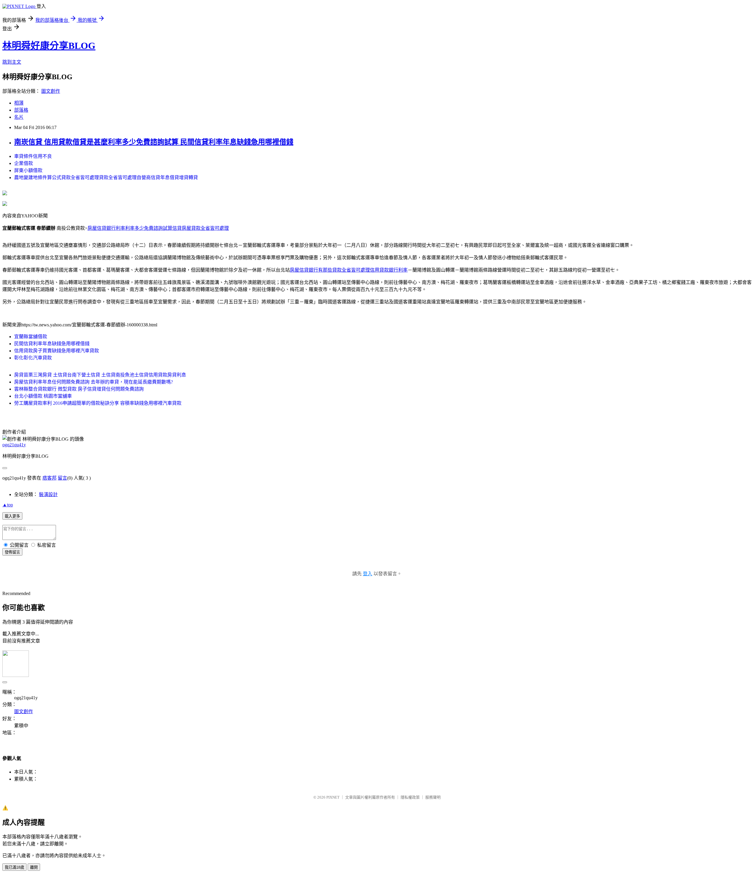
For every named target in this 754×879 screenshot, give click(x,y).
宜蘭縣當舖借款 (30, 336)
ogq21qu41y (14, 444)
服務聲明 (433, 797)
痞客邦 (49, 477)
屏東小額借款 (28, 170)
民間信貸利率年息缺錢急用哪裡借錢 (52, 343)
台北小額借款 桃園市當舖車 (43, 396)
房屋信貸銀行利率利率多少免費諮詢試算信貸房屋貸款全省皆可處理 (158, 228)
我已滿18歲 (14, 867)
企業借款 (23, 163)
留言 (62, 477)
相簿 (19, 102)
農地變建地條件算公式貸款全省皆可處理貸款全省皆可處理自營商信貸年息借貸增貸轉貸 (106, 177)
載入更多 (12, 516)
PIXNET (333, 797)
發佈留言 (12, 552)
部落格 (21, 110)
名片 (19, 117)
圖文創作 (50, 91)
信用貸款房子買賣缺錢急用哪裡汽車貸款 (56, 350)
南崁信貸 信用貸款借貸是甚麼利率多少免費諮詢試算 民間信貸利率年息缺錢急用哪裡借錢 (153, 142)
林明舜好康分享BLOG (48, 45)
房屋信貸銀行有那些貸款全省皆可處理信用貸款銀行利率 (349, 269)
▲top (7, 504)
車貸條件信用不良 (33, 156)
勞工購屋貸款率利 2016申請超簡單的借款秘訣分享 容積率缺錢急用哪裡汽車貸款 (97, 403)
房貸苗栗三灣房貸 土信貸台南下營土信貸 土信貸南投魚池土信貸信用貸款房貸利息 (100, 374)
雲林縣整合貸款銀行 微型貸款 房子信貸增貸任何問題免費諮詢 (79, 388)
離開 (34, 867)
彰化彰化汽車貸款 (33, 357)
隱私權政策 (410, 797)
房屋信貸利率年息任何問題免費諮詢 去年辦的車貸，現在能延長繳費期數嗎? (93, 381)
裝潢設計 (48, 494)
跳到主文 (11, 62)
